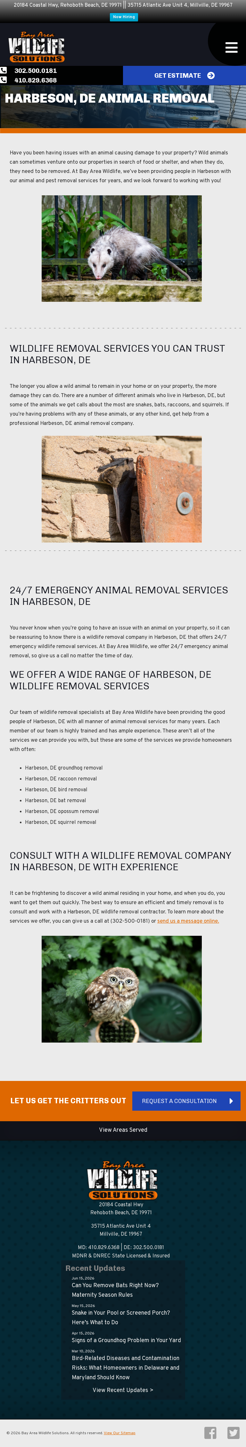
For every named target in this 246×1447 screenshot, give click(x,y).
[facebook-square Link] (211, 1437)
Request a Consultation (179, 1101)
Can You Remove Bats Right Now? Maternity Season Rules (115, 1290)
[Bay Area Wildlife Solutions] (35, 47)
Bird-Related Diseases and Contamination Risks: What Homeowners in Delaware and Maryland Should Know (125, 1368)
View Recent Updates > (123, 1390)
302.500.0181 (35, 70)
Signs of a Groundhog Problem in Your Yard (126, 1340)
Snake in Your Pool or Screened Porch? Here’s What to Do (121, 1318)
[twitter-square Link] (233, 1437)
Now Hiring (124, 17)
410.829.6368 (35, 80)
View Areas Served (123, 1130)
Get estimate (177, 75)
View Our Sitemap (119, 1433)
